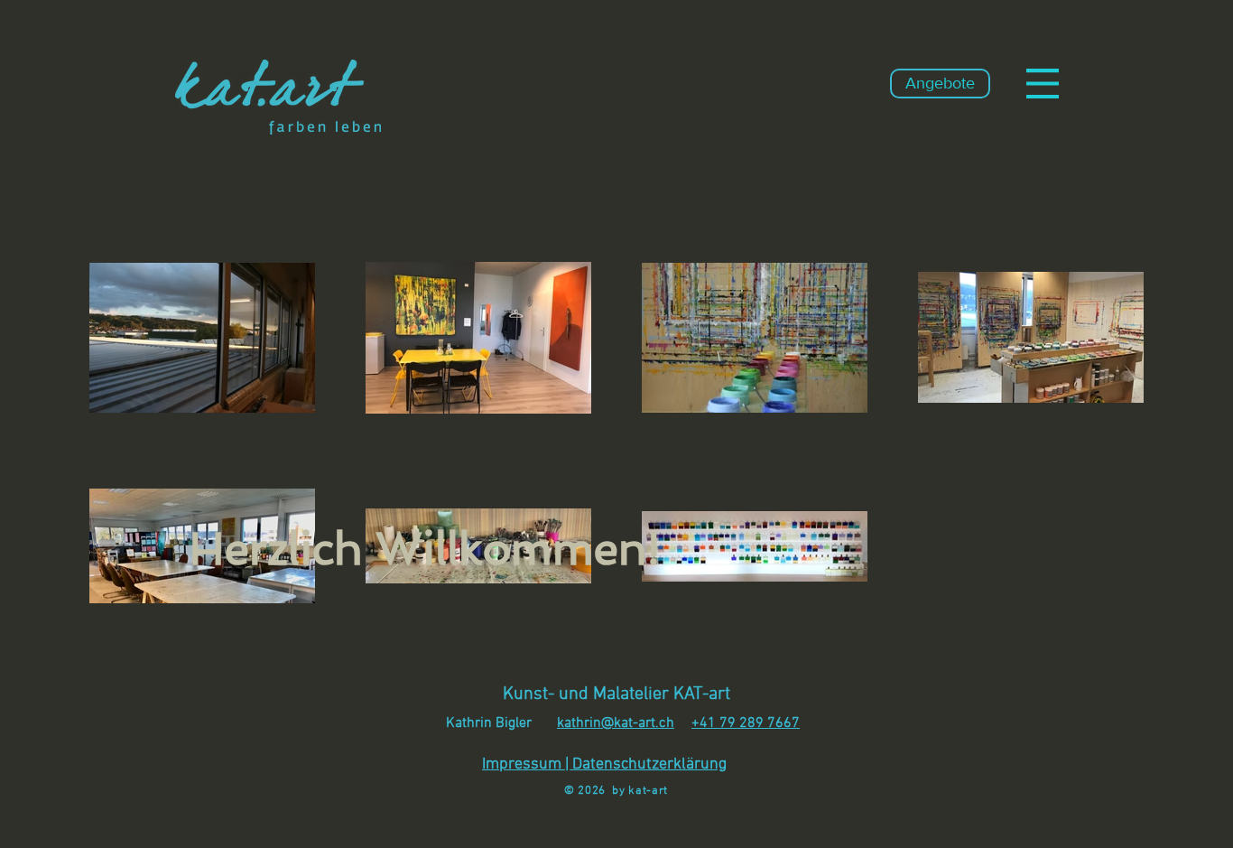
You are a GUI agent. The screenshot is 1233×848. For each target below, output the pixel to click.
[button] (1042, 83)
